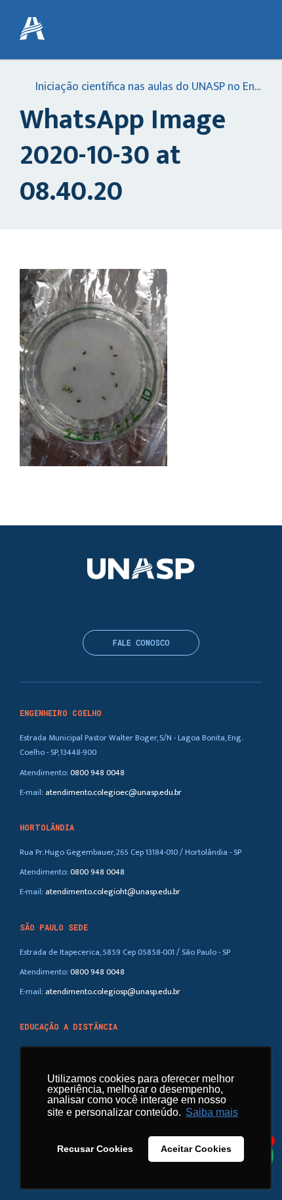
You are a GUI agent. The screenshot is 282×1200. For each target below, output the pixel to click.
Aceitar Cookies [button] (196, 1148)
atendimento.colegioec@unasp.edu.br (113, 793)
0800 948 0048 (97, 773)
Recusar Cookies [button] (95, 1148)
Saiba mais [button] (212, 1112)
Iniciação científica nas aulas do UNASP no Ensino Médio (147, 87)
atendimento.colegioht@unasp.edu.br (112, 892)
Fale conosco (141, 643)
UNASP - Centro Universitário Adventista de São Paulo (32, 29)
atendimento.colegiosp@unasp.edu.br (112, 992)
